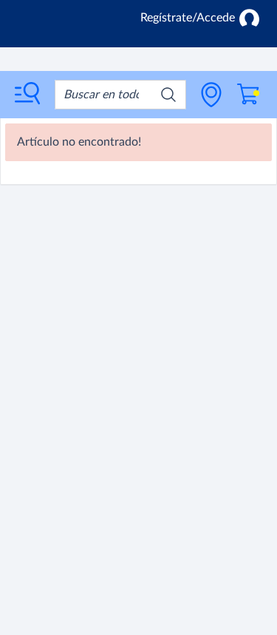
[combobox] (120, 94)
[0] (247, 94)
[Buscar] (168, 94)
